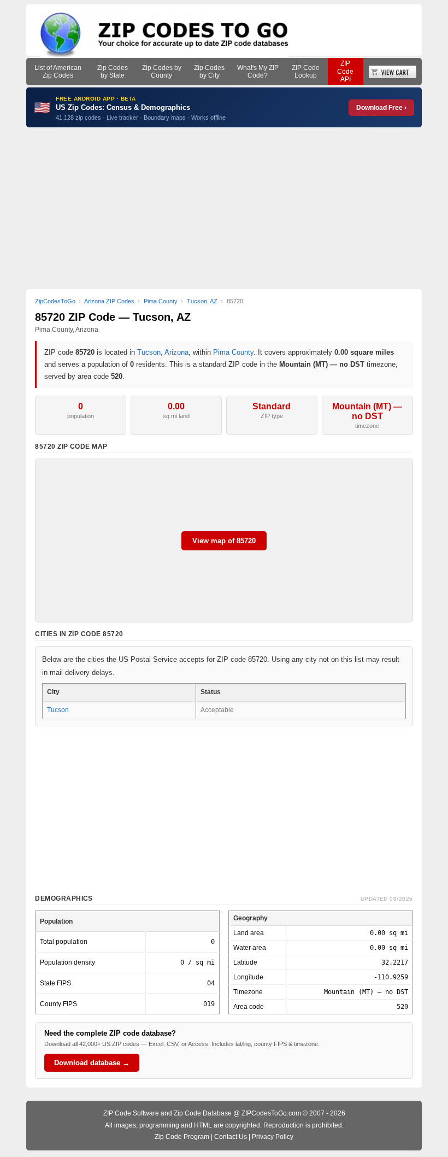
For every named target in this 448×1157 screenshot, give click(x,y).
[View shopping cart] (392, 71)
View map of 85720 (224, 541)
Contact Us (230, 1137)
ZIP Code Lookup (306, 71)
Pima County (233, 352)
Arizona (176, 352)
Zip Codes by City (209, 71)
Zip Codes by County (161, 71)
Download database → (91, 1063)
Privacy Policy (272, 1137)
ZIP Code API (345, 71)
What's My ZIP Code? (258, 71)
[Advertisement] (224, 208)
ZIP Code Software (131, 1113)
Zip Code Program (182, 1137)
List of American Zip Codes (57, 71)
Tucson (149, 352)
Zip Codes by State (112, 71)
